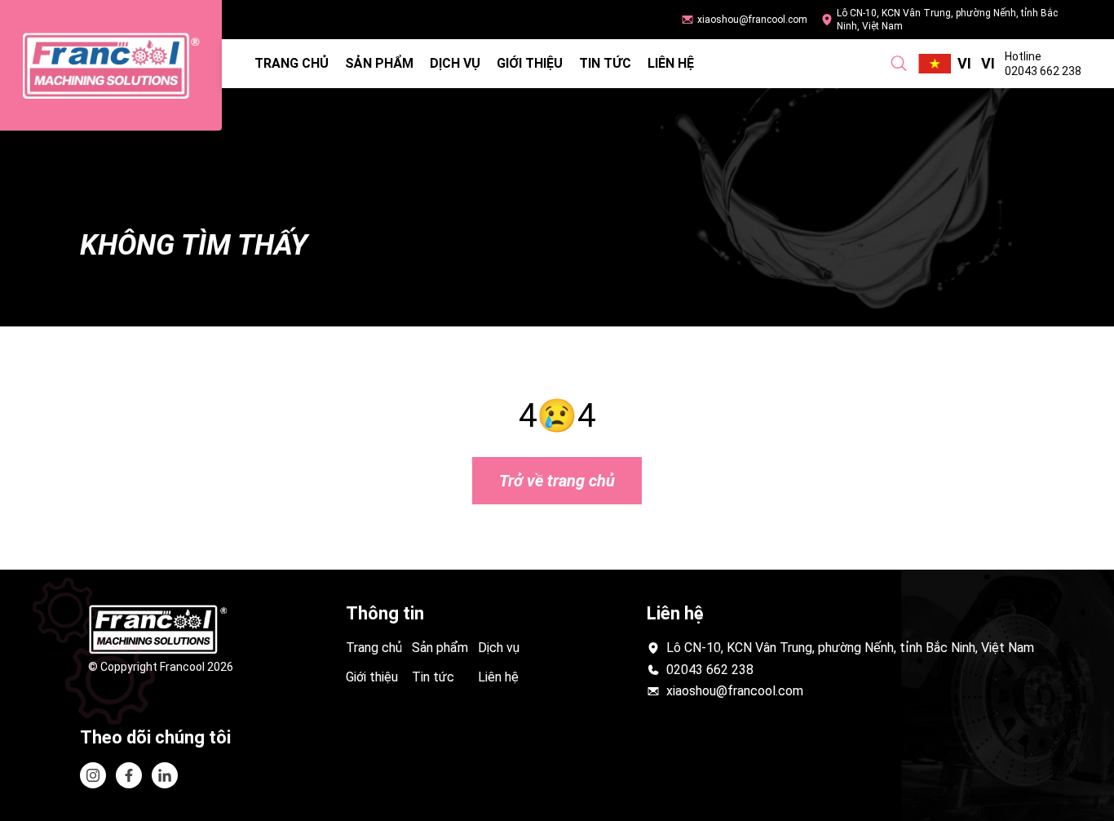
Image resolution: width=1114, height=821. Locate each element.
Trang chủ (291, 63)
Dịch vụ (455, 63)
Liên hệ (671, 63)
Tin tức (605, 63)
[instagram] (93, 775)
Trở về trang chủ (557, 480)
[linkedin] (129, 775)
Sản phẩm (379, 63)
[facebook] (165, 775)
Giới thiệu (530, 63)
